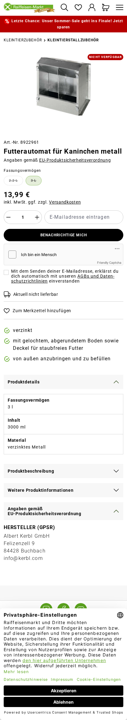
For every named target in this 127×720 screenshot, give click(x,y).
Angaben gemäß (57, 160)
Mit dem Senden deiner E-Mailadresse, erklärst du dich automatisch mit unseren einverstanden (65, 276)
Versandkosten (65, 202)
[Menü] (118, 7)
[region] (63, 94)
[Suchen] (64, 7)
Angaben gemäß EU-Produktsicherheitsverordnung (44, 511)
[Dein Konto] (92, 7)
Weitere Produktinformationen (41, 490)
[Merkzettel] (78, 7)
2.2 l (16, 182)
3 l (36, 182)
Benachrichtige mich (63, 235)
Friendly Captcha (109, 262)
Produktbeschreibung (31, 471)
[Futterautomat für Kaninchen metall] (63, 86)
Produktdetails (24, 381)
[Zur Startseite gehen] (29, 8)
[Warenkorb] (106, 7)
